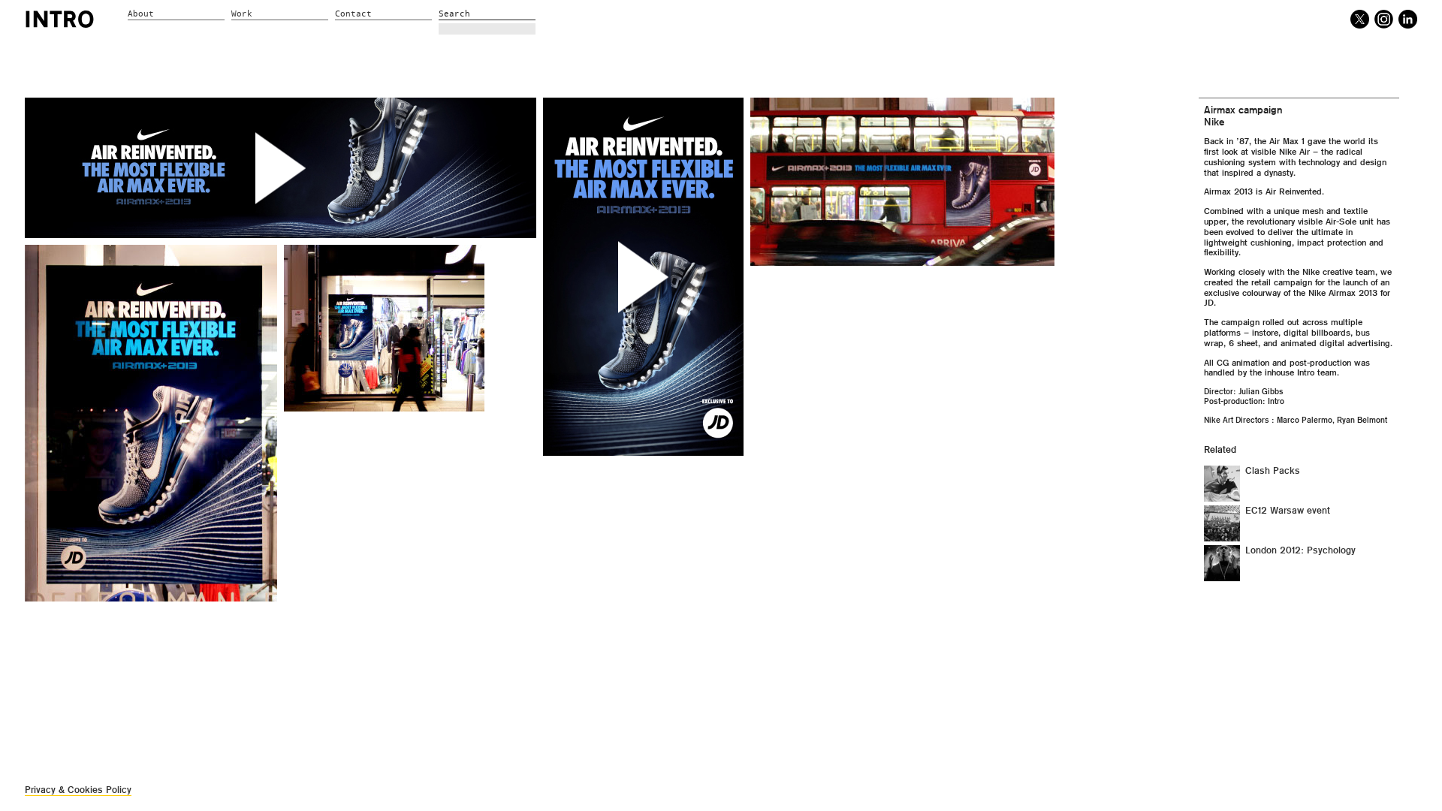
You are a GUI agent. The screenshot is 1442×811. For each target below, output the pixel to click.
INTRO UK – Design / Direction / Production (60, 19)
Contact (353, 14)
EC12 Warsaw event (1287, 510)
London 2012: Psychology (1300, 550)
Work (241, 14)
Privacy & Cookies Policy (78, 789)
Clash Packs (1272, 471)
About (141, 14)
